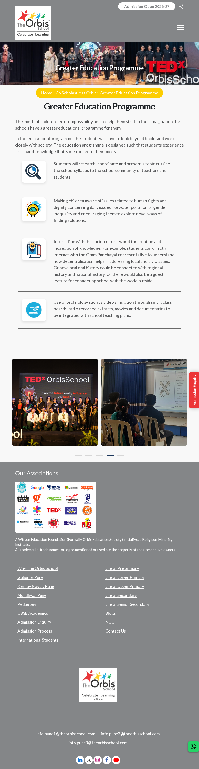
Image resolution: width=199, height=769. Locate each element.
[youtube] (116, 759)
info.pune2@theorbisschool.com (130, 734)
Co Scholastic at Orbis (76, 92)
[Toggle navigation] (180, 27)
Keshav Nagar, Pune (35, 586)
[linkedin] (80, 759)
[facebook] (106, 759)
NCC (109, 622)
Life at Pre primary (122, 568)
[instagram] (97, 759)
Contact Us (115, 631)
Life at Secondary (121, 595)
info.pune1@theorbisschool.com (65, 734)
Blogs (110, 613)
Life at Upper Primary (124, 586)
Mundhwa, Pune (31, 595)
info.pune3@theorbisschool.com (98, 743)
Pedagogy (26, 604)
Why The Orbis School (37, 568)
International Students (37, 640)
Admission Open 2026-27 (146, 6)
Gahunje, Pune (30, 577)
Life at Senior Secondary (127, 604)
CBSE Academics (32, 613)
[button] (78, 455)
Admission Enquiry (34, 622)
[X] (89, 760)
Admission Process (34, 631)
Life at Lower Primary (124, 577)
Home (46, 92)
